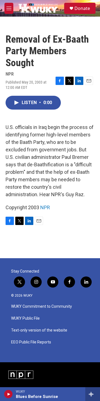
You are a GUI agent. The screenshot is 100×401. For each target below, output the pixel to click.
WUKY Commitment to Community (41, 306)
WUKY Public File (25, 318)
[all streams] (92, 394)
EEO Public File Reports (31, 342)
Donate (82, 8)
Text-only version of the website (39, 330)
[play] (8, 394)
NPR (45, 207)
